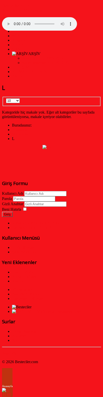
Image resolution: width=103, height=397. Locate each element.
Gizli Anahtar (12, 204)
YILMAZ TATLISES (29, 71)
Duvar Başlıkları (25, 331)
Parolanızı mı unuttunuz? (31, 227)
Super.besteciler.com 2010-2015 (47, 63)
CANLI (18, 49)
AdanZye (19, 40)
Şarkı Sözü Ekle (25, 252)
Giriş (7, 214)
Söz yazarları (22, 289)
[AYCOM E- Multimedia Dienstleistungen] (47, 311)
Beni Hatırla (11, 209)
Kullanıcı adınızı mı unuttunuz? (37, 223)
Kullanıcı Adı (12, 193)
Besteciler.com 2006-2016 (42, 58)
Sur (15, 340)
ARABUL (20, 45)
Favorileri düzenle (26, 294)
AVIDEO (19, 76)
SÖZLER (20, 36)
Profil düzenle (23, 247)
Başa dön (9, 353)
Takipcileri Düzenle (27, 298)
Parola (7, 199)
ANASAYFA (23, 31)
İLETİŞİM (20, 67)
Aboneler (19, 336)
